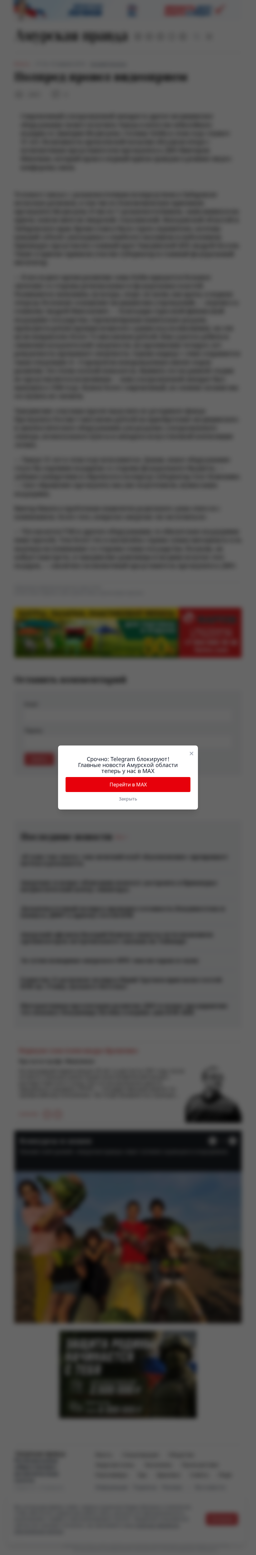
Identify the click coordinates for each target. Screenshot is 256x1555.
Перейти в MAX (128, 784)
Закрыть (128, 799)
